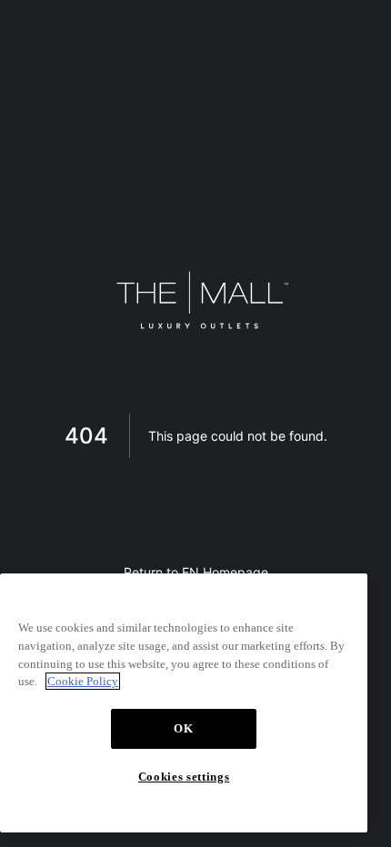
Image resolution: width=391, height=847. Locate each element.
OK (183, 728)
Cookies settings (184, 776)
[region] (183, 702)
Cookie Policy (82, 681)
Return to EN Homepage (196, 572)
